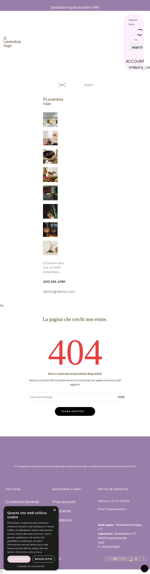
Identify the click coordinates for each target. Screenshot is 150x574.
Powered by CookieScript (31, 566)
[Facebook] (85, 94)
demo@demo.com (59, 291)
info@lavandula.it (116, 509)
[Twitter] (94, 94)
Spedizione (62, 520)
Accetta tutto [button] (19, 559)
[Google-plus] (103, 94)
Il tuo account (64, 501)
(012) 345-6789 (54, 282)
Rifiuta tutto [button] (43, 559)
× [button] (54, 510)
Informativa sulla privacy (29, 551)
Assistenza (61, 510)
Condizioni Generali (22, 501)
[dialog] (31, 538)
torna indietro (73, 411)
